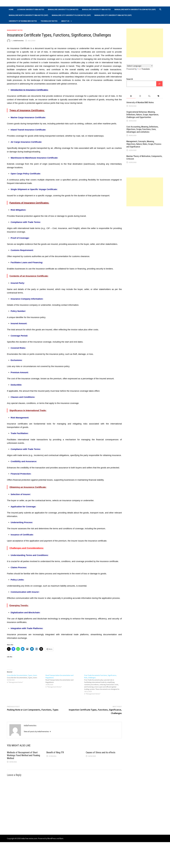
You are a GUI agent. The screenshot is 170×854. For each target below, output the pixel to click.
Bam (61, 838)
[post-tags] (158, 96)
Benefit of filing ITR (55, 752)
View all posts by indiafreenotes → (37, 731)
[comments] (149, 96)
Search (129, 79)
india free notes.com (29, 838)
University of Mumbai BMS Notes (23, 21)
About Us (65, 21)
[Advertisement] (144, 42)
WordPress (51, 838)
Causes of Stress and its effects (100, 752)
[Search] (159, 83)
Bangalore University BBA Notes (96, 9)
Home (11, 9)
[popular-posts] (131, 96)
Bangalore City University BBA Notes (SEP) (113, 15)
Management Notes (15, 30)
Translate (145, 69)
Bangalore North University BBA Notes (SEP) (28, 15)
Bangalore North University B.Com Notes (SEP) (135, 9)
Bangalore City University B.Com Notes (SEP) (71, 15)
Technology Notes (49, 21)
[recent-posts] (140, 96)
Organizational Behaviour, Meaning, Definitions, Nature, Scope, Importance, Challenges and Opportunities (142, 114)
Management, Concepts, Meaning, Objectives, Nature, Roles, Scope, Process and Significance (143, 144)
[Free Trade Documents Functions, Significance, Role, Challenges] (103, 684)
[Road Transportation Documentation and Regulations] (65, 681)
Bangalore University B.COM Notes (63, 9)
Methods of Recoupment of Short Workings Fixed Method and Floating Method (23, 755)
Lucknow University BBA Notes (30, 9)
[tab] (131, 96)
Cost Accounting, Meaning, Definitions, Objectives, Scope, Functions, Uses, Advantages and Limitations (142, 129)
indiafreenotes (18, 41)
